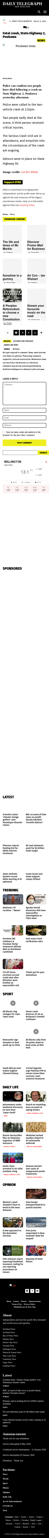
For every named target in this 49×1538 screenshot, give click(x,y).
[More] (41, 332)
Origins (39, 1517)
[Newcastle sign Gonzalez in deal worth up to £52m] (13, 1031)
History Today (9, 1146)
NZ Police (16, 349)
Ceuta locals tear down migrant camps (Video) (34, 876)
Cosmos (17, 1527)
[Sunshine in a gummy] (12, 265)
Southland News (9, 1366)
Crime (16, 1517)
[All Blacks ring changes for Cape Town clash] (13, 1003)
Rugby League (35, 1520)
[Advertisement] (24, 529)
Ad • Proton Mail (33, 252)
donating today (26, 205)
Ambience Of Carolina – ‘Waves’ (12, 909)
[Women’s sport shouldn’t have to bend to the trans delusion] (13, 1194)
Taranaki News (8, 1346)
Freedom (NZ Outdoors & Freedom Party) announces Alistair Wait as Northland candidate (12, 945)
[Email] (35, 332)
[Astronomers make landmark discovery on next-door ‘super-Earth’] (13, 1096)
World (6, 1386)
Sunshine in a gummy (12, 277)
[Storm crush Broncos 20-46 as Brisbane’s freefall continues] (36, 1003)
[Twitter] (22, 332)
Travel (17, 1524)
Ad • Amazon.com (34, 319)
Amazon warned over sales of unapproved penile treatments (35, 1170)
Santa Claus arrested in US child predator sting (12, 1169)
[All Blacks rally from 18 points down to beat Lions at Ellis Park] (36, 1031)
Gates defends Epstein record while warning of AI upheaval (12, 878)
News (41, 40)
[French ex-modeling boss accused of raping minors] (36, 1096)
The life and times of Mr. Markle (11, 245)
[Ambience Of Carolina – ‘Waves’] (13, 899)
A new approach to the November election (12, 1233)
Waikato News (8, 1339)
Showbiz (9, 1524)
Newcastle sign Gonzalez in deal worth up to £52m (11, 1042)
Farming (25, 1520)
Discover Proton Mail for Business (36, 245)
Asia (39, 1524)
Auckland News (9, 1332)
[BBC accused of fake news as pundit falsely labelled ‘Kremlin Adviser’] (36, 806)
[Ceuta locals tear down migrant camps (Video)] (36, 865)
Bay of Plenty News (10, 1336)
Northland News (9, 1329)
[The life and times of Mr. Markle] (12, 231)
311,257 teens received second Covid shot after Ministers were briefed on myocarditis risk (11, 979)
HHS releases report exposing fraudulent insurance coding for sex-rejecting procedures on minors (13, 1265)
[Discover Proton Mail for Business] (36, 231)
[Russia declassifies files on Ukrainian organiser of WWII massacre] (13, 1127)
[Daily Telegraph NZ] (6, 21)
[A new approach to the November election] (13, 1222)
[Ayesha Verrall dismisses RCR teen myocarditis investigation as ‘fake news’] (36, 899)
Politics (16, 1520)
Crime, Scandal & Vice (35, 1113)
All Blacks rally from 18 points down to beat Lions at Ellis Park (36, 1043)
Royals (25, 1527)
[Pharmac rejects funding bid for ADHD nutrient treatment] (13, 837)
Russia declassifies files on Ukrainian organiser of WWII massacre (12, 1139)
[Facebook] (28, 332)
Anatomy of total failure (34, 1260)
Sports (31, 1517)
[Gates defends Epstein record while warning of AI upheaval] (13, 865)
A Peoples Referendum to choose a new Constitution (11, 312)
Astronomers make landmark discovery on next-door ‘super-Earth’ (13, 1108)
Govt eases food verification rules (34, 940)
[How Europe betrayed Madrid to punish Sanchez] (36, 1194)
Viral (6, 1116)
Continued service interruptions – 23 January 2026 (24, 1449)
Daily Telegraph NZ (22, 21)
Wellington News (9, 1349)
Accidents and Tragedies (23, 341)
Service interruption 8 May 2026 (17, 1444)
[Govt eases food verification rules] (36, 930)
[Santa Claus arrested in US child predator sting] (13, 1158)
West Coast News (9, 1356)
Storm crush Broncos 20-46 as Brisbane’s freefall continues (35, 1015)
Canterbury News (9, 1359)
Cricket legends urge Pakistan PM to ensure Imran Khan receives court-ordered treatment (36, 1073)
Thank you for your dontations (35, 973)
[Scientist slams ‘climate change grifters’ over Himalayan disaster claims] (13, 806)
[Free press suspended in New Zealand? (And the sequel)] (36, 1222)
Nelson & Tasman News (12, 1352)
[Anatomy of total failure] (36, 1251)
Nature (8, 1520)
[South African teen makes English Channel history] (13, 1060)
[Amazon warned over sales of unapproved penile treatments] (36, 1158)
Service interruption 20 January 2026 (18, 1455)
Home (5, 214)
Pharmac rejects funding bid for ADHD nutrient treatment (11, 849)
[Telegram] (16, 332)
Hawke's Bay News (11, 345)
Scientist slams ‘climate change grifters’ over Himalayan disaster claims (12, 819)
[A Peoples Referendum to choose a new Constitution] (12, 295)
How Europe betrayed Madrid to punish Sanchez (35, 1205)
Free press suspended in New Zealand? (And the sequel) (35, 1234)
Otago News (7, 1362)
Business (26, 1524)
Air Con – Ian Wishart (36, 277)
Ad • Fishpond (8, 252)
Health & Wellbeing (34, 1146)
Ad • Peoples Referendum (8, 323)
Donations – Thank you (13, 1460)
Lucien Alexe (29, 172)
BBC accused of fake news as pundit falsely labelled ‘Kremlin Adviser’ (36, 818)
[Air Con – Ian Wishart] (36, 265)
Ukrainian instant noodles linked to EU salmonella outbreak (34, 1139)
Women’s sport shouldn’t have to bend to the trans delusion (11, 1206)
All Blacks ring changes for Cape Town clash (11, 1014)
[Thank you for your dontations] (36, 964)
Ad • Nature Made (9, 282)
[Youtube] (37, 1291)
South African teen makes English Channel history (12, 1071)
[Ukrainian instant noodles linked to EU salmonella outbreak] (36, 1127)
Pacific (23, 1517)
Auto (33, 1524)
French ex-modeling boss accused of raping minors (36, 1107)
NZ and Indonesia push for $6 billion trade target (35, 848)
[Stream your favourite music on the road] (36, 295)
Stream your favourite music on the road (36, 310)
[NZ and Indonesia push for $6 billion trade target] (36, 837)
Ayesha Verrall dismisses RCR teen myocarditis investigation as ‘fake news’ (36, 912)
